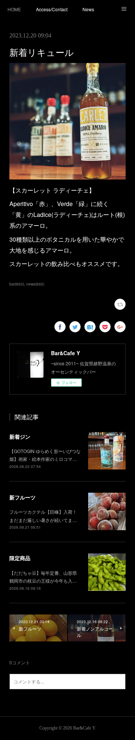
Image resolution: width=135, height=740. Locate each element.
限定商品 (19, 558)
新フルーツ (22, 497)
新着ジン (19, 436)
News (88, 9)
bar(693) (16, 284)
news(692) (35, 284)
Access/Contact (52, 9)
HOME (14, 9)
